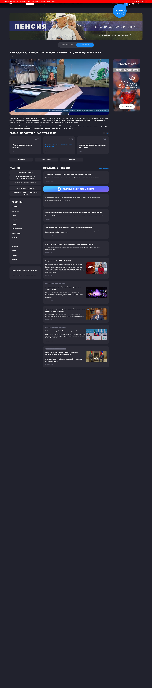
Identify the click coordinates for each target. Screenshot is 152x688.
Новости (30, 4)
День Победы (46, 159)
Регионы (72, 159)
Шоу (37, 4)
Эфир (21, 4)
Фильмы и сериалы (59, 4)
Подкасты (46, 4)
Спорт (72, 4)
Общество (21, 159)
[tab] (67, 45)
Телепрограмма (82, 4)
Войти (139, 4)
